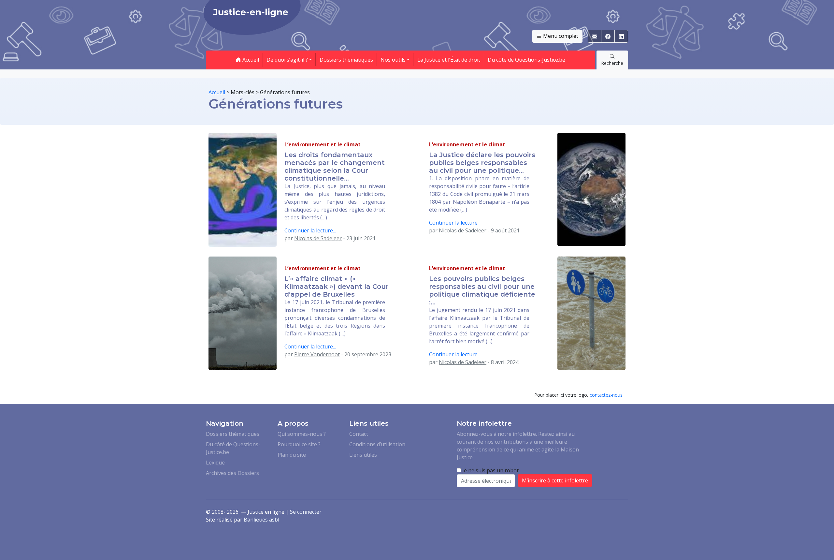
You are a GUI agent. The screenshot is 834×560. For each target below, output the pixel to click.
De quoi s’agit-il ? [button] (287, 59)
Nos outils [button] (393, 59)
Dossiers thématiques (346, 59)
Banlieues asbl (261, 519)
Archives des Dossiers (232, 473)
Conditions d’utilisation (377, 444)
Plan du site (292, 454)
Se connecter (306, 511)
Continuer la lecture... (310, 230)
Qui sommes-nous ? (302, 433)
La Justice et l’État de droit (448, 59)
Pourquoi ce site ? (299, 444)
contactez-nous (606, 395)
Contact (358, 433)
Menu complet (560, 35)
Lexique (215, 462)
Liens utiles (363, 454)
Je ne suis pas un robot (490, 470)
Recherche (612, 63)
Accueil (250, 59)
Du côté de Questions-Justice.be (526, 59)
